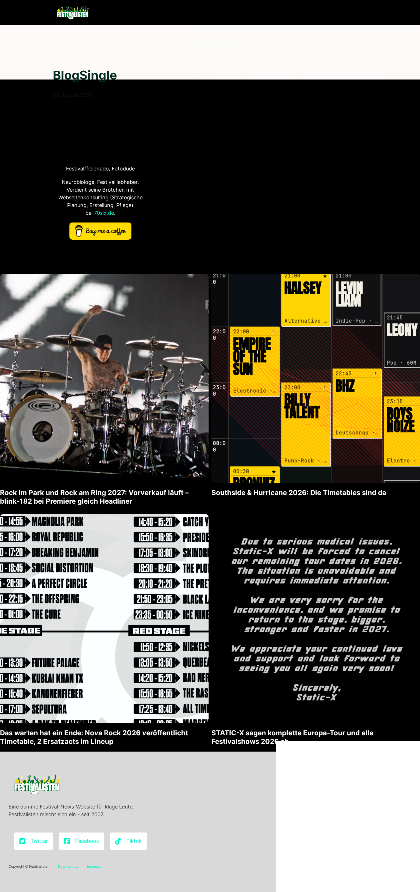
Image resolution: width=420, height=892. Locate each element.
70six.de (104, 213)
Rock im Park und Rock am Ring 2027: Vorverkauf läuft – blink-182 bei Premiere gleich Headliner (94, 496)
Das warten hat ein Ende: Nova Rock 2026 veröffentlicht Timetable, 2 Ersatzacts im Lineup (94, 737)
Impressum (95, 866)
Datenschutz (68, 866)
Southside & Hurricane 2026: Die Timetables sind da (298, 492)
